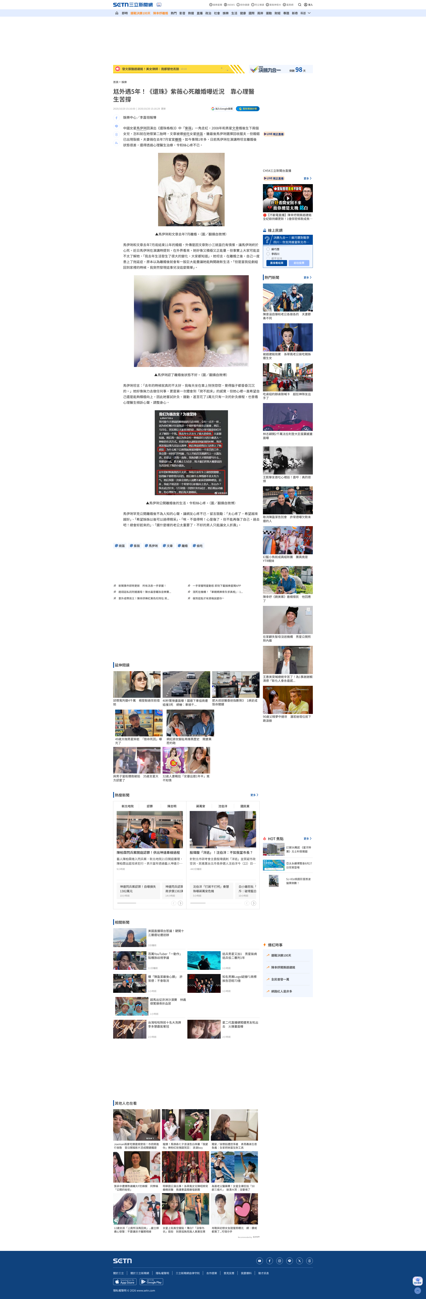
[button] (300, 4)
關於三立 (118, 1273)
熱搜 (191, 13)
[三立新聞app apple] (124, 1281)
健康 (243, 13)
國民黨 (244, 806)
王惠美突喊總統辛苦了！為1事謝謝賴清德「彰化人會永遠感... (288, 679)
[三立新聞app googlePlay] (151, 1281)
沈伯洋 (222, 806)
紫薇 (188, 128)
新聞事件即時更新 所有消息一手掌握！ (142, 586)
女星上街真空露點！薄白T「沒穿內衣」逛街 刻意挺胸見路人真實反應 (184, 1229)
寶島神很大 (275, 4)
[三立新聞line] (289, 1261)
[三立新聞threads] (309, 1261)
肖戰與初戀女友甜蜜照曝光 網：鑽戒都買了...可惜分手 (234, 1229)
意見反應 (229, 1273)
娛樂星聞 (217, 4)
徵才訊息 (263, 1273)
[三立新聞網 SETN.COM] (116, 13)
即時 (125, 13)
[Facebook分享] (116, 118)
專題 (286, 13)
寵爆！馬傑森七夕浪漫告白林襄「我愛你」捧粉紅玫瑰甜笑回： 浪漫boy (185, 1145)
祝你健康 (244, 4)
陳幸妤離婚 (160, 13)
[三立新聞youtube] (259, 1261)
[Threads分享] (116, 134)
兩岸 (260, 13)
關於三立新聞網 (139, 1273)
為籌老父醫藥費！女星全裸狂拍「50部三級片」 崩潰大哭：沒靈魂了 (233, 1187)
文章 (235, 128)
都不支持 (276, 258)
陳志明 (171, 806)
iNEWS (231, 4)
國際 (252, 13)
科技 (304, 13)
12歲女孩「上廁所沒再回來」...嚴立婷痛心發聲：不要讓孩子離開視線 (136, 1229)
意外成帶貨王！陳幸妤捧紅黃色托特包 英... (143, 598)
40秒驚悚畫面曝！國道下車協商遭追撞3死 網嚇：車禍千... (185, 702)
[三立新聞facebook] (269, 1261)
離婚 (178, 139)
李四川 (275, 253)
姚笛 (199, 133)
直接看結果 (276, 263)
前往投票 (299, 263)
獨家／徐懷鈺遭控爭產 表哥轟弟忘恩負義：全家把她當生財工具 (234, 1145)
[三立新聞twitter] (299, 1261)
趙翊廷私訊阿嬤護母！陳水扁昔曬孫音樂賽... (144, 592)
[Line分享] (116, 126)
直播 (200, 13)
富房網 (289, 4)
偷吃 (186, 133)
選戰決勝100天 (140, 13)
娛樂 (226, 13)
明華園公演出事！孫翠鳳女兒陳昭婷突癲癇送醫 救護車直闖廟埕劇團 (185, 1187)
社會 (217, 13)
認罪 (150, 806)
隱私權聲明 (162, 1273)
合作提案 (211, 1273)
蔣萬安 (200, 806)
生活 (234, 13)
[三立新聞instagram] (279, 1261)
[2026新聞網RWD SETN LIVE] (159, 4)
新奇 (295, 13)
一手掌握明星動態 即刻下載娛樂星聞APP (217, 586)
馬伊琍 (141, 128)
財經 (278, 13)
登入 (310, 4)
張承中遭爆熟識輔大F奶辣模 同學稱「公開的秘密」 (136, 1187)
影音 (182, 13)
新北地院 (128, 806)
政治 (208, 13)
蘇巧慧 (275, 249)
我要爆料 (246, 1273)
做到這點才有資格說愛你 (207, 598)
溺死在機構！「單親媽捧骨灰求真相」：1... (218, 592)
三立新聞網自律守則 (188, 1273)
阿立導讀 (259, 4)
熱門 (174, 13)
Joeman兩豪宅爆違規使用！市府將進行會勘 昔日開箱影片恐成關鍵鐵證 (136, 1145)
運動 (269, 13)
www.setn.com (146, 1290)
